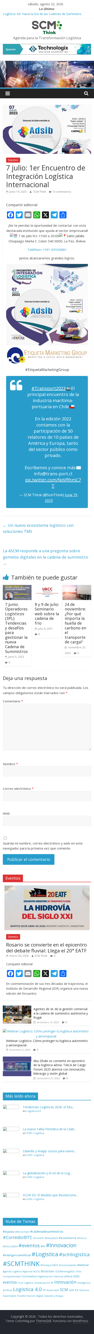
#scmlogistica (74, 1254)
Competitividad (12, 1276)
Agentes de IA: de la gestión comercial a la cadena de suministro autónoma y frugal (60, 1013)
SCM (64, 1289)
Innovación (65, 1282)
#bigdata (8, 1232)
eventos (10, 1282)
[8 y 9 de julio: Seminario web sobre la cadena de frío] (47, 587)
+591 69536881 (54, 249)
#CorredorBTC (17, 1237)
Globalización (42, 1282)
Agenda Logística (12, 1271)
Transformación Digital (30, 1295)
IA (52, 1283)
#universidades (67, 1265)
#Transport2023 (48, 388)
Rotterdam (53, 1290)
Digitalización (45, 1276)
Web (6, 813)
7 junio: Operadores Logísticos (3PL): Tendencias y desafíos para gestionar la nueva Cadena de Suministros (16, 628)
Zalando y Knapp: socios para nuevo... (49, 1151)
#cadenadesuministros (46, 1231)
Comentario (13, 701)
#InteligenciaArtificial (17, 1255)
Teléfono (34, 249)
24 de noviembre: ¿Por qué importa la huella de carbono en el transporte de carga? (75, 623)
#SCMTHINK (21, 1263)
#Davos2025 (51, 1238)
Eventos (13, 160)
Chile (78, 1271)
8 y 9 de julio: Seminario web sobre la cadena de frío (47, 614)
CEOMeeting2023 (65, 1271)
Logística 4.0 (33, 1111)
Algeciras (28, 1271)
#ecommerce (67, 1238)
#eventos (29, 1245)
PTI (44, 1290)
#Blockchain (22, 1231)
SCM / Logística (35, 1133)
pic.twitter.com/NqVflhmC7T (53, 483)
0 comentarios (61, 192)
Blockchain (47, 1271)
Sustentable (9, 1295)
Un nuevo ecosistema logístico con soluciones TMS (38, 528)
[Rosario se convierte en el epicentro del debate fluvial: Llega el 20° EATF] (47, 888)
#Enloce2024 (10, 1246)
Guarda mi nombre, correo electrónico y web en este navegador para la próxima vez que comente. (43, 845)
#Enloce (82, 1238)
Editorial (58, 1276)
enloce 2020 (71, 1276)
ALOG (36, 1271)
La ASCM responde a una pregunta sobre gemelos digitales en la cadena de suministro (45, 557)
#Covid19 (38, 1238)
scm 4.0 (73, 1290)
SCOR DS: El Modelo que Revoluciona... (50, 1195)
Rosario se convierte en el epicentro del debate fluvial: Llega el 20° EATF (46, 947)
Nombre (10, 764)
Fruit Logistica (25, 1282)
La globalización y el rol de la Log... (47, 1173)
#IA (43, 1246)
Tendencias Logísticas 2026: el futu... (48, 1107)
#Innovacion (61, 1245)
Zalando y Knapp (53, 1295)
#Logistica (44, 1254)
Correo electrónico (18, 788)
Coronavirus (29, 1276)
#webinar (83, 1265)
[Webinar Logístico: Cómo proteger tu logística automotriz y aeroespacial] (46, 1031)
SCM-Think (40, 192)
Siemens (84, 1290)
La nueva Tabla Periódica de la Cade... (49, 1129)
